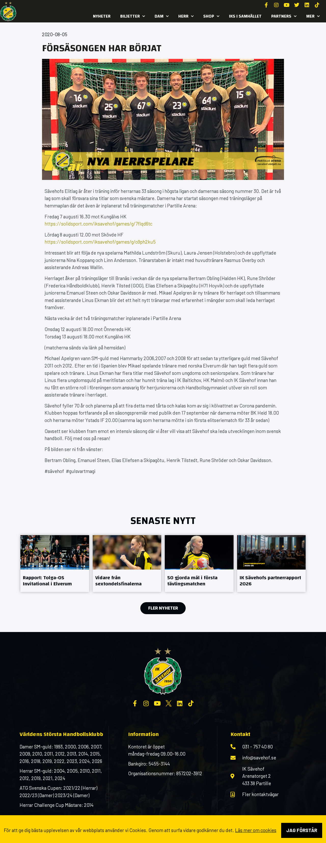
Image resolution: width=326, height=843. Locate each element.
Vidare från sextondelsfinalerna (118, 580)
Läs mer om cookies (255, 830)
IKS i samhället (245, 16)
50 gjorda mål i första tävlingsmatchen (192, 580)
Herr (183, 16)
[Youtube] (286, 5)
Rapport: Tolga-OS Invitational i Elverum (47, 580)
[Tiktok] (317, 5)
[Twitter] (297, 5)
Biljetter (130, 16)
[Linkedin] (307, 5)
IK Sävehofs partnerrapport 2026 (270, 580)
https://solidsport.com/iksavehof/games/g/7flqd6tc (98, 224)
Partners (281, 16)
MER (310, 16)
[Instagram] (276, 5)
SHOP (208, 16)
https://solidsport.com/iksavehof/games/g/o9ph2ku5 (100, 242)
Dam (159, 16)
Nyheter (102, 16)
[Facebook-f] (266, 5)
